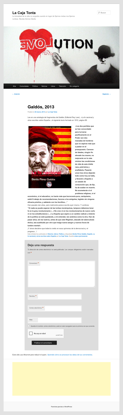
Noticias (44, 86)
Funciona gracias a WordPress (61, 407)
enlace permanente (80, 236)
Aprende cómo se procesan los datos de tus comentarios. (70, 354)
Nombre (33, 296)
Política (35, 86)
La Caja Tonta (24, 12)
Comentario (34, 263)
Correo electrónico (36, 308)
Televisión (62, 86)
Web (30, 320)
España (89, 234)
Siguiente (106, 94)
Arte (14, 86)
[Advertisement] (61, 379)
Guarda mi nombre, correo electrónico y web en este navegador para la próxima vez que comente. (63, 326)
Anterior (16, 94)
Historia (50, 234)
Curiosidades (24, 86)
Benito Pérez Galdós (79, 234)
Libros (53, 86)
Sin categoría (74, 86)
